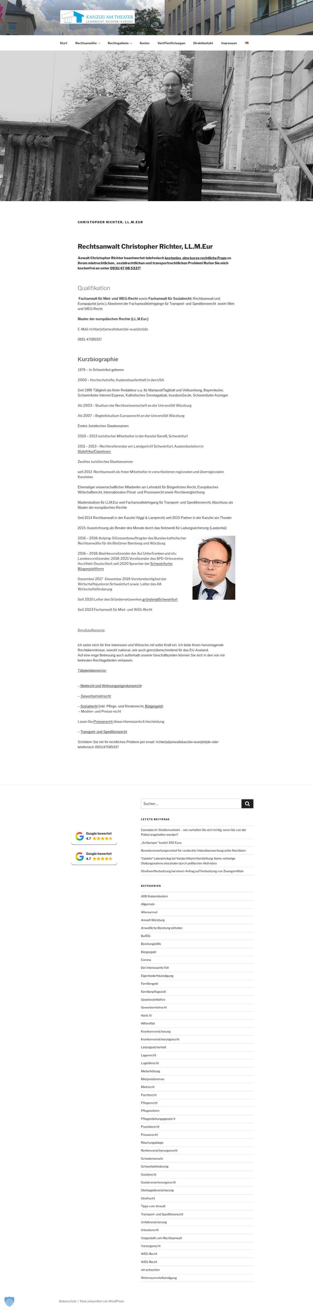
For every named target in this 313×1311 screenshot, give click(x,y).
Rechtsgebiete (118, 43)
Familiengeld (149, 983)
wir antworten (150, 1269)
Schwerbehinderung (154, 1166)
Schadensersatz (152, 1158)
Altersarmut (149, 912)
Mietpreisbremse (152, 1079)
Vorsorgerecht (151, 1246)
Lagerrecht (148, 1055)
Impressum (229, 43)
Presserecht (103, 722)
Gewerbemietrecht (95, 696)
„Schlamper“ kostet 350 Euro (161, 842)
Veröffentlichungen (171, 43)
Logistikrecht (150, 1063)
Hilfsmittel (148, 1023)
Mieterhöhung (150, 1071)
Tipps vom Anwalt (153, 1206)
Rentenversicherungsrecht (159, 1150)
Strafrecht (148, 1198)
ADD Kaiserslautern (154, 896)
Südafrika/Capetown (94, 451)
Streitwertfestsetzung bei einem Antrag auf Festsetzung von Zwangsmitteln (192, 871)
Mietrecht (147, 1087)
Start (63, 43)
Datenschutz (67, 1301)
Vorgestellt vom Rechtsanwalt (161, 1238)
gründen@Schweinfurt (160, 599)
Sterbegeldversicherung (157, 1190)
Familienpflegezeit (153, 991)
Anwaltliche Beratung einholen (161, 928)
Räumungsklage (152, 1142)
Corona (146, 960)
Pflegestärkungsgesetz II (158, 1119)
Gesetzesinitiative (153, 999)
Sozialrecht (89, 706)
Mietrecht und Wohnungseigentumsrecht (110, 686)
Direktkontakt (203, 43)
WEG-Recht (149, 1254)
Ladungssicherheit (153, 1047)
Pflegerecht (149, 1103)
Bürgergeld (153, 706)
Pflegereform (150, 1110)
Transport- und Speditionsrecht (103, 732)
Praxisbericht (150, 1126)
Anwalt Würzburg (153, 920)
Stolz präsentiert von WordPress (102, 1301)
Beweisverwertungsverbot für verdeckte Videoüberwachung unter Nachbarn (193, 850)
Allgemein (148, 904)
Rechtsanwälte (86, 43)
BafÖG (145, 936)
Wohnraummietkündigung (159, 1278)
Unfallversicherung (154, 1222)
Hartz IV (146, 1015)
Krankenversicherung (156, 1031)
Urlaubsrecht (150, 1230)
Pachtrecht (148, 1095)
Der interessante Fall (155, 967)
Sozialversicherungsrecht (158, 1182)
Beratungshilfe (151, 944)
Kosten (144, 43)
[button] (94, 836)
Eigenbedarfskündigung (157, 975)
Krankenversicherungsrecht (160, 1039)
